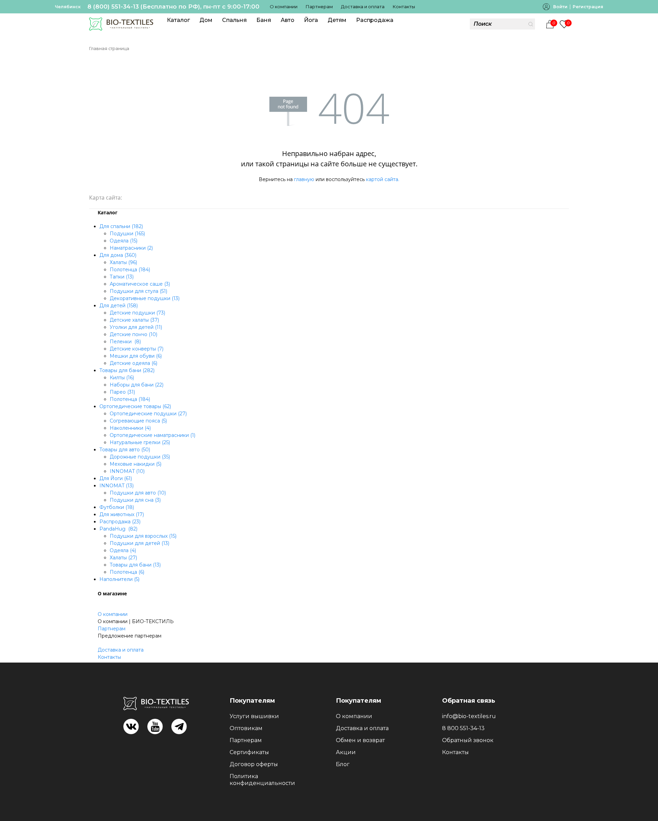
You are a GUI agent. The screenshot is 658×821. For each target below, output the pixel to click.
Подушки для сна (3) (135, 500)
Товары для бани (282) (127, 370)
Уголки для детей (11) (136, 327)
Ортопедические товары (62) (135, 406)
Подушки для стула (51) (138, 291)
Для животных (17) (121, 514)
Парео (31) (122, 392)
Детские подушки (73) (137, 313)
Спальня (234, 20)
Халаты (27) (123, 558)
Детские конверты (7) (136, 349)
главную (304, 179)
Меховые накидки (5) (135, 464)
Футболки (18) (116, 507)
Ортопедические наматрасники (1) (152, 435)
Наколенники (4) (130, 428)
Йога (311, 20)
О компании (283, 6)
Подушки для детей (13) (139, 543)
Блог (343, 764)
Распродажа (374, 20)
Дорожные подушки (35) (140, 457)
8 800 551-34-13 (463, 728)
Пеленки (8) (125, 341)
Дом (205, 20)
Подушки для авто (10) (138, 493)
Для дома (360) (117, 255)
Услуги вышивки (254, 716)
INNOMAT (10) (127, 471)
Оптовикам (246, 728)
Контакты (404, 6)
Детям (337, 20)
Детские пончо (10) (133, 334)
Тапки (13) (122, 277)
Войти (560, 6)
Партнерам (319, 6)
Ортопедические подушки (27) (148, 413)
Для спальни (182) (121, 226)
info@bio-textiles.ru (469, 716)
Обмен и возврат (360, 740)
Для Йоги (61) (115, 478)
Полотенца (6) (127, 572)
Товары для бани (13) (135, 565)
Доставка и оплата (363, 6)
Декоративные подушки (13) (145, 298)
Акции (346, 752)
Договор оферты (254, 764)
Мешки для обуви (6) (136, 356)
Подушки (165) (127, 233)
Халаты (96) (123, 262)
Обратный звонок (468, 740)
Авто (287, 20)
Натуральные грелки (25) (140, 442)
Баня (263, 20)
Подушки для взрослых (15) (143, 536)
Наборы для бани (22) (136, 385)
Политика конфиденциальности (262, 779)
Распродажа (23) (120, 522)
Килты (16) (122, 377)
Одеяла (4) (123, 550)
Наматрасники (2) (131, 248)
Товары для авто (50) (124, 450)
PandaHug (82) (118, 529)
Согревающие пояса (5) (138, 421)
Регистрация (588, 6)
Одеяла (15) (123, 241)
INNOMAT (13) (116, 486)
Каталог (178, 20)
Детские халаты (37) (134, 320)
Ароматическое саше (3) (140, 284)
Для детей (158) (118, 305)
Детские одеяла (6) (133, 363)
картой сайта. (382, 179)
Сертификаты (249, 752)
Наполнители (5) (119, 579)
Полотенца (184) (130, 269)
